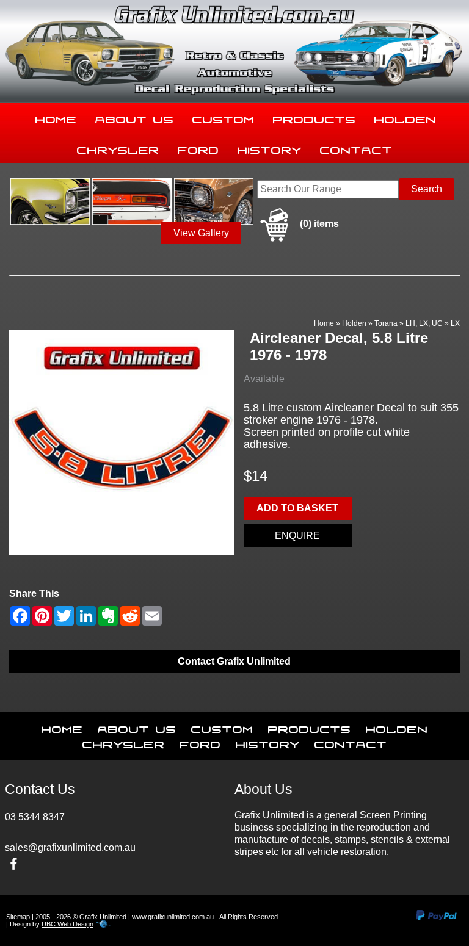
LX (455, 323)
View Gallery (201, 233)
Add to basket (297, 508)
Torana (386, 323)
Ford (198, 148)
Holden (405, 117)
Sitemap (18, 916)
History (270, 148)
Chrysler (118, 148)
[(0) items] (298, 239)
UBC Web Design (67, 924)
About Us (134, 117)
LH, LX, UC (424, 323)
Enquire (297, 535)
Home (56, 117)
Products (314, 117)
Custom (223, 117)
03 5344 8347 (35, 817)
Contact (356, 148)
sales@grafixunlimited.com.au (70, 847)
